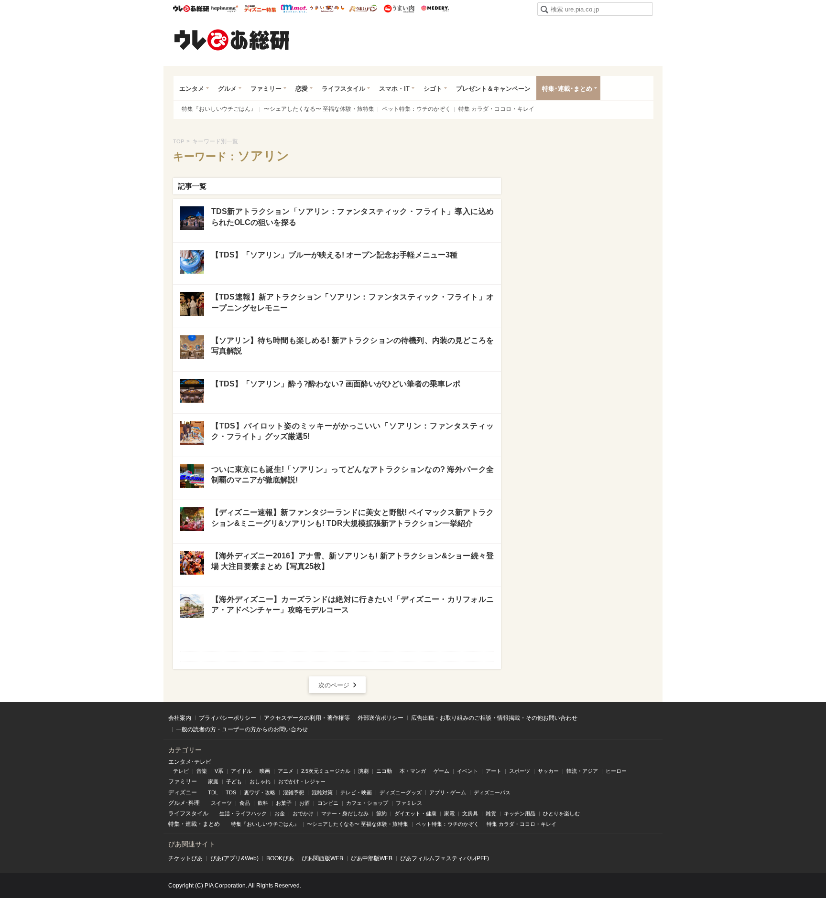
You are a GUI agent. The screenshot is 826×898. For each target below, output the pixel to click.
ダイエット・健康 (415, 813)
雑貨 (491, 813)
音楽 (201, 771)
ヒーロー (616, 771)
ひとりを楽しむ (561, 813)
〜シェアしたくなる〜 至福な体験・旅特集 (319, 109)
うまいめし (327, 8)
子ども (234, 781)
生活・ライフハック (243, 813)
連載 (191, 824)
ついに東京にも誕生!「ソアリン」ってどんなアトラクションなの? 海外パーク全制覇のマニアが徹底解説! (352, 474)
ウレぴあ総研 (191, 8)
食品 (244, 803)
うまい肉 (399, 8)
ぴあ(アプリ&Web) (234, 858)
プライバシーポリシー (227, 718)
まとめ (211, 824)
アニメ (285, 771)
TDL (213, 792)
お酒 (304, 803)
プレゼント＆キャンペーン (493, 88)
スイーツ (221, 803)
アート (493, 771)
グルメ (227, 88)
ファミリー (266, 88)
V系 (219, 771)
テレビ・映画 (356, 792)
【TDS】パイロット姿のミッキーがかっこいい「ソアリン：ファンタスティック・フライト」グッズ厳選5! (352, 431)
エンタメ (191, 88)
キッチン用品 (519, 813)
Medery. (435, 8)
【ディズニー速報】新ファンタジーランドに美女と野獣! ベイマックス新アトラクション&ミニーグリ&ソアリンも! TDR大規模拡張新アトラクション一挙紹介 (352, 517)
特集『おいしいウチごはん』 (219, 109)
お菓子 (284, 803)
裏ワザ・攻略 (259, 792)
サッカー (548, 771)
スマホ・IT (394, 88)
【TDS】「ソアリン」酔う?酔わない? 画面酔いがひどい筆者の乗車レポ (335, 384)
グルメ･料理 (184, 803)
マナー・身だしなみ (345, 813)
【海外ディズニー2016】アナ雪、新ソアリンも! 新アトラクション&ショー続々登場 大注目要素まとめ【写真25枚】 (352, 561)
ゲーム (441, 771)
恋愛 (301, 88)
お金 (279, 813)
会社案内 (179, 718)
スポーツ (519, 771)
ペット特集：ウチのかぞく (416, 109)
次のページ (333, 685)
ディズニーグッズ (401, 792)
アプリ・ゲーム (447, 792)
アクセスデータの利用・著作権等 (307, 718)
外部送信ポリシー (380, 718)
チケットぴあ (185, 858)
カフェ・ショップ (367, 803)
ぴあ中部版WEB (371, 858)
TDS (231, 792)
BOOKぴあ (280, 858)
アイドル (241, 771)
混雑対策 (322, 792)
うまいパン (363, 8)
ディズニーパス (492, 792)
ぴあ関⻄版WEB (322, 858)
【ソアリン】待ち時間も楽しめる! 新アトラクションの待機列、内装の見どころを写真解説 (352, 345)
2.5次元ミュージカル (325, 771)
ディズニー (182, 792)
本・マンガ (413, 771)
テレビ (181, 771)
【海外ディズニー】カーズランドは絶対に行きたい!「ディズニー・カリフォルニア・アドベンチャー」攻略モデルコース (352, 604)
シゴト (433, 88)
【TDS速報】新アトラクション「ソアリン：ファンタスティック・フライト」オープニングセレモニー (352, 302)
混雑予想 (293, 792)
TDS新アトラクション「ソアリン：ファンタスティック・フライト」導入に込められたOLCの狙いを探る (352, 216)
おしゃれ (260, 781)
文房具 (470, 813)
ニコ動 (384, 771)
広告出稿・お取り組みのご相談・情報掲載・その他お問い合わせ (494, 718)
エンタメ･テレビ (189, 762)
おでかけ (303, 813)
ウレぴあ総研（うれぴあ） (231, 39)
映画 (265, 771)
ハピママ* (224, 8)
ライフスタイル (343, 88)
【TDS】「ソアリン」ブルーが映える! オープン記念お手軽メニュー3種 (334, 255)
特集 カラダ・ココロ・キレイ (496, 109)
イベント (467, 771)
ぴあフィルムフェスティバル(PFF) (444, 858)
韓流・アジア (582, 771)
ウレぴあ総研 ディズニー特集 (260, 8)
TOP (178, 141)
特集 (174, 824)
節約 (381, 813)
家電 (449, 813)
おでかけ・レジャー (302, 781)
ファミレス (409, 803)
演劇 (363, 771)
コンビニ (327, 803)
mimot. (293, 8)
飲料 (263, 803)
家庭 (213, 781)
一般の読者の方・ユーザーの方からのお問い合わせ (242, 729)
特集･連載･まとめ (567, 88)
